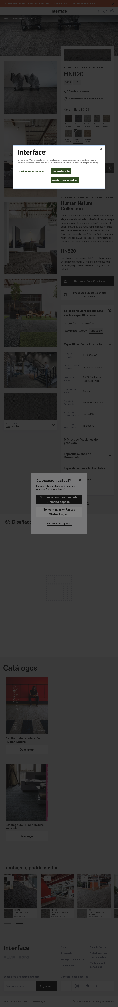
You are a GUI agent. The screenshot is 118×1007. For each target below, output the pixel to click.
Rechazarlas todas (61, 171)
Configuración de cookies (31, 171)
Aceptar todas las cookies (64, 180)
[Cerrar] (100, 149)
